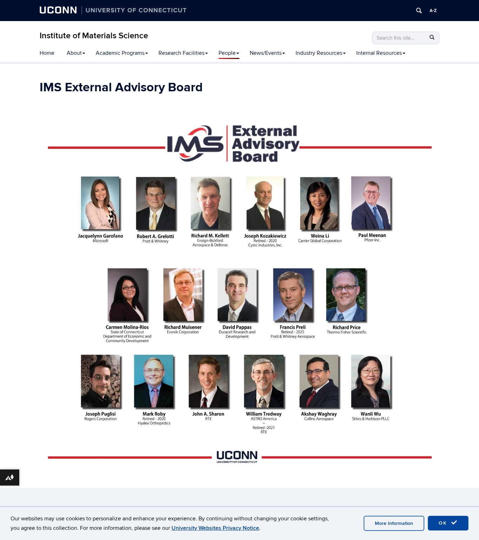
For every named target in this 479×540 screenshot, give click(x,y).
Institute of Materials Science (94, 36)
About (74, 53)
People (227, 53)
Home (47, 53)
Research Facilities (181, 53)
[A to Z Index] (433, 10)
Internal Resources (379, 53)
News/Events (266, 53)
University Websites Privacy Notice (215, 528)
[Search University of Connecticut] (419, 10)
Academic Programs (120, 53)
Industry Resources (319, 53)
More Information (394, 523)
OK (444, 523)
